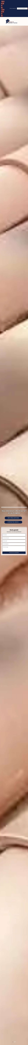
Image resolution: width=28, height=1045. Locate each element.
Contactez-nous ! (13, 522)
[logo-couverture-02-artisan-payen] (11, 21)
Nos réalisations (13, 518)
